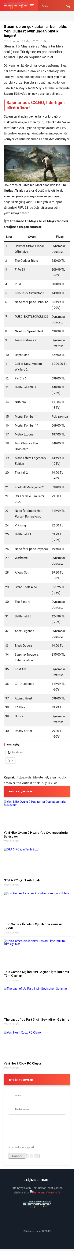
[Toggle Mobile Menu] (31, 5)
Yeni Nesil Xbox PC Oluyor (22, 1063)
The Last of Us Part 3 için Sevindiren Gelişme (36, 1019)
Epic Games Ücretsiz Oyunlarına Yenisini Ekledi (33, 926)
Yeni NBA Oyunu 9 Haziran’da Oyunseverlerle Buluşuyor (36, 834)
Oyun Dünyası (11, 841)
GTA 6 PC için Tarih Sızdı (22, 880)
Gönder (17, 1156)
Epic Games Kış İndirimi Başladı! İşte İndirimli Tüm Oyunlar (36, 974)
